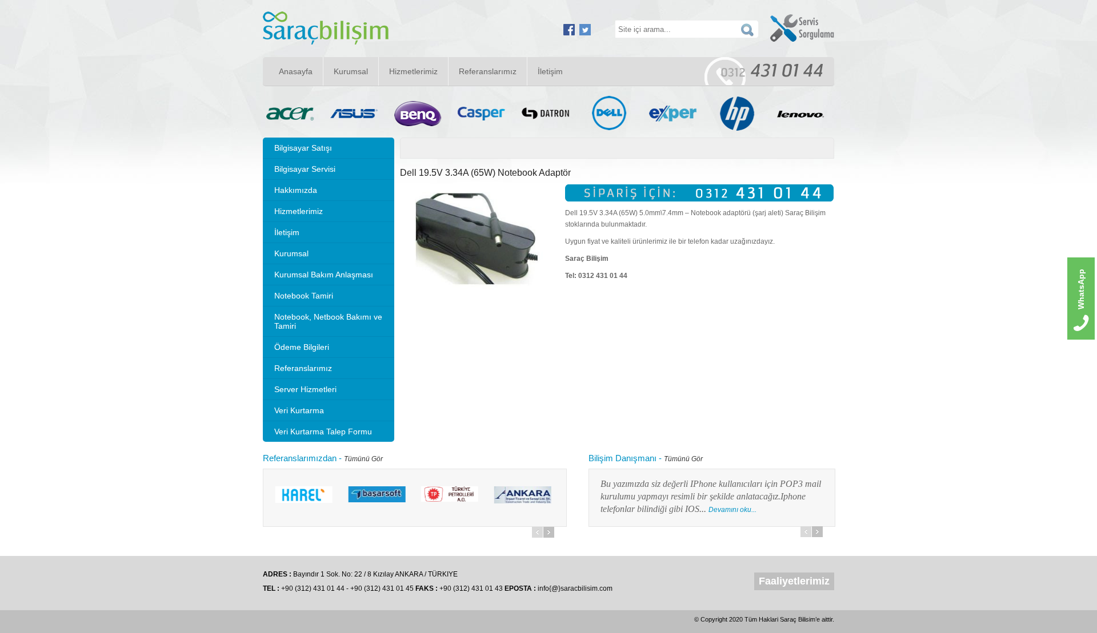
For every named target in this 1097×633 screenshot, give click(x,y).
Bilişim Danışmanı (622, 458)
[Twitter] (585, 33)
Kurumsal (351, 71)
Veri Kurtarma (299, 410)
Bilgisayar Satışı (303, 147)
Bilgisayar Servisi (304, 169)
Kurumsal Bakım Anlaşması (323, 274)
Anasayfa (296, 71)
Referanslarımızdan (300, 458)
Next (548, 532)
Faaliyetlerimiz (794, 581)
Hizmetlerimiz (413, 71)
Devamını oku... (646, 510)
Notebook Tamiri (303, 295)
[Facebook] (569, 33)
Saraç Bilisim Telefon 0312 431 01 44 (763, 71)
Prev (537, 532)
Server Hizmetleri (305, 389)
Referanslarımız (488, 71)
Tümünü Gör (363, 459)
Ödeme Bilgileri (301, 347)
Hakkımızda (295, 190)
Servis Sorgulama (802, 28)
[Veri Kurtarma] (326, 42)
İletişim (550, 71)
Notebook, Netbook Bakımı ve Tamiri (328, 321)
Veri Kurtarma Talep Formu (323, 431)
